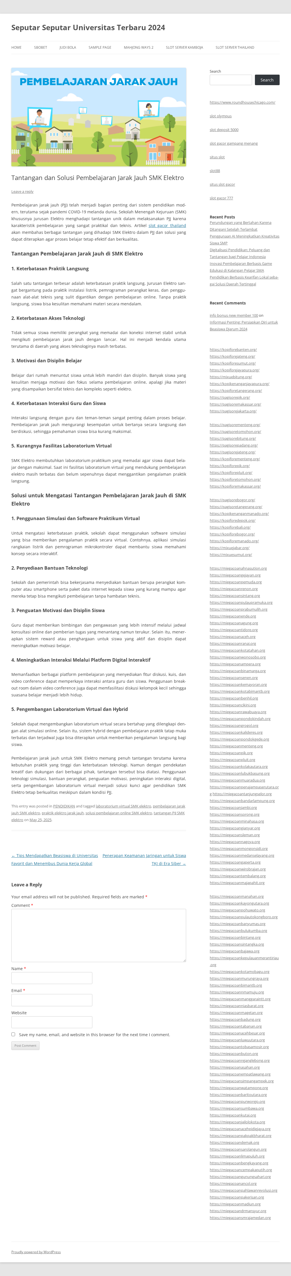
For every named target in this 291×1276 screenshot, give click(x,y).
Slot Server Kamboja (184, 47)
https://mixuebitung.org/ (231, 376)
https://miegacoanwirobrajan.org (238, 869)
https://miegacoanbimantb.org (236, 985)
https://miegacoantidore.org (234, 629)
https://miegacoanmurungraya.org (239, 978)
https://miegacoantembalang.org (238, 875)
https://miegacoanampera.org (235, 663)
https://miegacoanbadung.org (235, 1019)
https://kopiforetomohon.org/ (235, 479)
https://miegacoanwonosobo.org (238, 657)
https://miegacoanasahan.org (235, 1067)
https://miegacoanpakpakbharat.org (240, 1135)
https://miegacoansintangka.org (237, 944)
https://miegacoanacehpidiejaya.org (240, 1128)
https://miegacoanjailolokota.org (237, 1121)
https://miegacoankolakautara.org (239, 766)
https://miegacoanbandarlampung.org (242, 800)
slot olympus (221, 115)
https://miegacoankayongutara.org (239, 903)
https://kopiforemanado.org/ (234, 540)
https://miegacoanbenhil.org (234, 698)
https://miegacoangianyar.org (235, 828)
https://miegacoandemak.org (234, 1142)
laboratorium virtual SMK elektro (123, 806)
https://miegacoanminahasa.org (237, 821)
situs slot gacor (222, 184)
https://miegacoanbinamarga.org (238, 670)
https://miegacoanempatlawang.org (240, 1074)
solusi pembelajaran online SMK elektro (119, 812)
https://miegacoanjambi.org (233, 807)
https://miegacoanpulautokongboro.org (244, 916)
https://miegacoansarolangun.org (238, 1149)
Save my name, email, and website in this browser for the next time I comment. (94, 1034)
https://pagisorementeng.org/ (235, 424)
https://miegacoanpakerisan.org (237, 1197)
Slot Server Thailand (235, 47)
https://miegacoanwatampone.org (239, 1087)
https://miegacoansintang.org (235, 595)
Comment (22, 905)
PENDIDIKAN (64, 806)
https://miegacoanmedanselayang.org (242, 855)
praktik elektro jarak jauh (63, 812)
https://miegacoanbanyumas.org (237, 923)
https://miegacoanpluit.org (232, 759)
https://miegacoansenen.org (234, 677)
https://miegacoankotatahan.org (237, 650)
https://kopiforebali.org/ (230, 527)
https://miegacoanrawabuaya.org (238, 711)
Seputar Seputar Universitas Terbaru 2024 (88, 27)
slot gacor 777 (221, 198)
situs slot (217, 157)
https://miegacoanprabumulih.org (238, 609)
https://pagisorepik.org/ (230, 397)
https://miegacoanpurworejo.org (237, 1101)
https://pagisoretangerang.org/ (236, 506)
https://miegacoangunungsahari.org (240, 1176)
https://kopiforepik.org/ (230, 465)
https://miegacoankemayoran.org (238, 684)
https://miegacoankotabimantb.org (240, 691)
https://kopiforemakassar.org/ (235, 486)
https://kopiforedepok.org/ (232, 520)
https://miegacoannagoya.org (235, 841)
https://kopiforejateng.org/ (232, 356)
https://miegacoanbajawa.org (234, 951)
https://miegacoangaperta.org (235, 862)
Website (19, 1012)
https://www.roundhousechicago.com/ (242, 102)
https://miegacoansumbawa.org (237, 1108)
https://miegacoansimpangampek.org (242, 1080)
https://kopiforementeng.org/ (235, 458)
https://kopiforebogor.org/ (232, 534)
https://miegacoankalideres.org (236, 732)
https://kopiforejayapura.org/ (234, 370)
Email (18, 990)
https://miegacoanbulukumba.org (238, 930)
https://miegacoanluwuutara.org (237, 1039)
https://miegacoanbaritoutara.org (238, 1094)
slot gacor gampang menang (234, 143)
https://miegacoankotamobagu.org (239, 971)
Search (215, 71)
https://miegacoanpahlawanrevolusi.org (243, 1190)
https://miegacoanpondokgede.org (239, 739)
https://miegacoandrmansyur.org (238, 1210)
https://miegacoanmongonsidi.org (239, 848)
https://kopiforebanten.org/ (233, 349)
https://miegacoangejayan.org (235, 575)
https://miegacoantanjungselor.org (242, 793)
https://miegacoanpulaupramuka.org (241, 602)
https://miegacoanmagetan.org (236, 1012)
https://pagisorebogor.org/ (232, 499)
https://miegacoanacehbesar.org (237, 1033)
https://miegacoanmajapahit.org (237, 882)
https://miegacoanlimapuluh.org (237, 1156)
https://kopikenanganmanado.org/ (239, 513)
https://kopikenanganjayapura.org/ (239, 383)
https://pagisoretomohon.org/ (235, 431)
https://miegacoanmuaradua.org (237, 780)
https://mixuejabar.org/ (230, 547)
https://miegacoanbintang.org (235, 937)
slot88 (215, 170)
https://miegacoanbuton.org (234, 1053)
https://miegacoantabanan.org (236, 1026)
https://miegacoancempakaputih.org (241, 1169)
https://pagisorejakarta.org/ (233, 411)
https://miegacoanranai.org (233, 643)
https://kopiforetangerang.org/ (236, 390)
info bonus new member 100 (234, 315)
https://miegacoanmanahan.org (237, 896)
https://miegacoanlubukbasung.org (240, 773)
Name (18, 968)
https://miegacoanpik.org (231, 752)
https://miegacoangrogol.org (234, 725)
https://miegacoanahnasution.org (238, 568)
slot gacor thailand (167, 225)
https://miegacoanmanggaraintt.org (240, 998)
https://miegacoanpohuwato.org (237, 910)
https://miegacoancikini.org (233, 704)
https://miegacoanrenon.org (234, 588)
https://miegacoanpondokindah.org (240, 718)
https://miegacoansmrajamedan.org (240, 1217)
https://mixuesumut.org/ (231, 554)
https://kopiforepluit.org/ (231, 472)
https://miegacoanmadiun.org (235, 1204)
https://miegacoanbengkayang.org (239, 1162)
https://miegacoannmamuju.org (237, 992)
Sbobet (40, 47)
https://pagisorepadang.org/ (234, 445)
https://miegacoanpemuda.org (236, 581)
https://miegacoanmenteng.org (236, 746)
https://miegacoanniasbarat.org (236, 1005)
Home (16, 47)
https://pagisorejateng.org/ (232, 452)
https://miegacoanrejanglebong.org (240, 1060)
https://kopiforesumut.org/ (233, 363)
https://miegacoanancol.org (233, 1183)
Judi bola (68, 47)
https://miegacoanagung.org (234, 622)
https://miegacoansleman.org (235, 834)
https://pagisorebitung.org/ (233, 438)
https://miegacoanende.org (233, 616)
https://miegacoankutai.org (233, 1115)
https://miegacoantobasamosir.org (239, 1046)
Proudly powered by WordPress (36, 1252)
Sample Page (100, 47)
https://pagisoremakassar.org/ (235, 404)
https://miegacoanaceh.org (232, 636)
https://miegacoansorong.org (234, 814)
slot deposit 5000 (224, 129)
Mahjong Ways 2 (138, 47)
